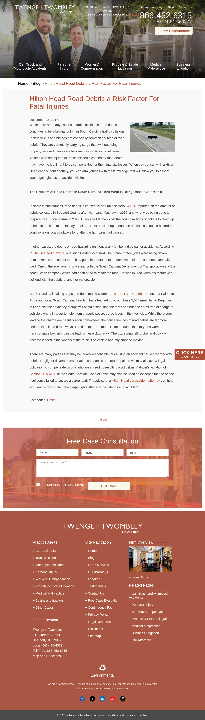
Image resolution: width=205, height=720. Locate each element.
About (171, 7)
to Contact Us (190, 354)
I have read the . (63, 484)
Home (144, 7)
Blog (36, 83)
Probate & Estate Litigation (125, 66)
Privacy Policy (98, 614)
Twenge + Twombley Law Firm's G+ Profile (60, 404)
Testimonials (97, 586)
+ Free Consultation (173, 31)
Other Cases (44, 607)
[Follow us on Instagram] (123, 699)
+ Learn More (138, 577)
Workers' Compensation (92, 66)
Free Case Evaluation (103, 600)
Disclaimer (95, 629)
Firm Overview (98, 565)
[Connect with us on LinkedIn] (102, 699)
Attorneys (158, 7)
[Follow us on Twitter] (92, 699)
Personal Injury (64, 66)
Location (94, 579)
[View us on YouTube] (112, 699)
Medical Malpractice (156, 66)
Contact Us (185, 7)
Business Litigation (183, 66)
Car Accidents (45, 551)
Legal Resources (100, 622)
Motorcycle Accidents (50, 565)
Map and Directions (47, 656)
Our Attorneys (98, 572)
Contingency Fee (100, 607)
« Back (103, 420)
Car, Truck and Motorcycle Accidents (30, 66)
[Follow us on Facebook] (82, 699)
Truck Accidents (46, 558)
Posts (51, 400)
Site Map (94, 636)
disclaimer (75, 484)
